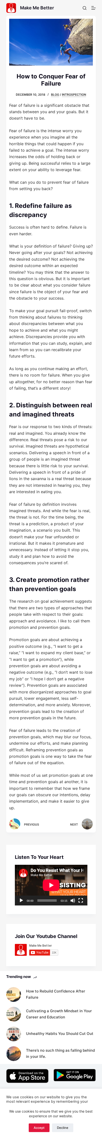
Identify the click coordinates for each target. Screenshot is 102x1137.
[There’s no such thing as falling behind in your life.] (13, 1053)
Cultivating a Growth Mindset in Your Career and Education (59, 1014)
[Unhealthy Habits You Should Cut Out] (13, 1034)
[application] (51, 885)
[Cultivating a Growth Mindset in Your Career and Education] (13, 1014)
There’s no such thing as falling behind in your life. (60, 1053)
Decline (62, 1128)
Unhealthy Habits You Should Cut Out (59, 1033)
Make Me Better (37, 7)
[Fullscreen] (80, 900)
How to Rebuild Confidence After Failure (55, 994)
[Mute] (72, 900)
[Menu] (93, 8)
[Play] (21, 900)
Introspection (74, 94)
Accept (39, 1128)
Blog (55, 94)
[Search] (84, 8)
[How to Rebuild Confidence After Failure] (13, 994)
